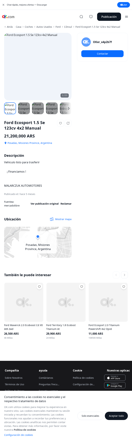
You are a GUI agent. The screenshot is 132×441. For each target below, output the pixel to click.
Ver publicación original (45, 203)
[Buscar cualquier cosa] (81, 16)
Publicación (109, 16)
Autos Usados (44, 26)
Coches (29, 26)
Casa (18, 26)
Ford (58, 26)
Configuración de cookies (18, 435)
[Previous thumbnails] (63, 108)
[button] (60, 123)
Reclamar (66, 203)
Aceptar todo (116, 415)
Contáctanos (46, 377)
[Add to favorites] (39, 286)
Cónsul (68, 26)
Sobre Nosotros (14, 377)
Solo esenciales (90, 415)
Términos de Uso (14, 384)
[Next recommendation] (124, 275)
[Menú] (126, 16)
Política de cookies (83, 377)
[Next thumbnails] (69, 108)
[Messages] (91, 17)
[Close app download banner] (3, 4)
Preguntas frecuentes (51, 384)
